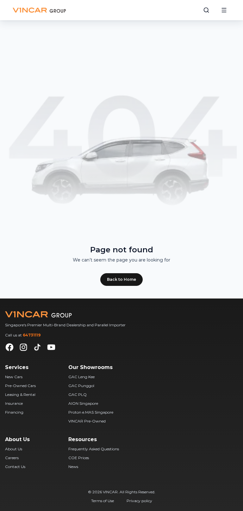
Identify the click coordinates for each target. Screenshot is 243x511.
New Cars (13, 376)
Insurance (14, 403)
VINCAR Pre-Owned (87, 421)
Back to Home (121, 279)
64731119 (31, 335)
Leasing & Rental (20, 394)
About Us (13, 448)
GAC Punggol (81, 385)
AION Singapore (83, 403)
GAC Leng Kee (81, 376)
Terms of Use (102, 500)
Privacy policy (139, 500)
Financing (14, 412)
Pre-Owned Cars (20, 385)
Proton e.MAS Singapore (90, 412)
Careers (12, 457)
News (73, 466)
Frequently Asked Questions (93, 448)
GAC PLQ (77, 394)
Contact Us (15, 466)
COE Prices (78, 457)
